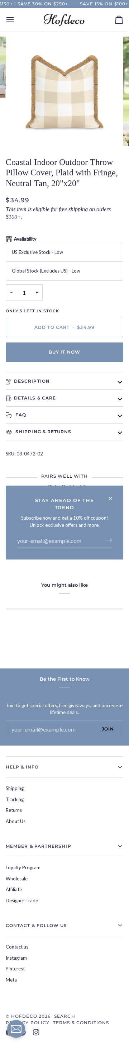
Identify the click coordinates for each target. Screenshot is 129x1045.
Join (108, 729)
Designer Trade (22, 900)
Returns (14, 810)
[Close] (113, 495)
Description (32, 381)
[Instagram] (36, 1032)
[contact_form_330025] (16, 1029)
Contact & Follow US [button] (36, 925)
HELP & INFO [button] (22, 767)
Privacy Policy (27, 1022)
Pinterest (15, 968)
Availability (25, 239)
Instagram (16, 958)
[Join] (106, 539)
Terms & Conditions (81, 1022)
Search (64, 1016)
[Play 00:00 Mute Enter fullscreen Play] (64, 91)
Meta (11, 980)
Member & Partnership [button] (38, 846)
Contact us (17, 947)
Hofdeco (24, 1016)
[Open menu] (16, 20)
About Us (15, 821)
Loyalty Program (23, 867)
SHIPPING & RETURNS (43, 431)
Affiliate (14, 889)
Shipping (15, 788)
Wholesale (17, 878)
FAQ (20, 414)
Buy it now (64, 352)
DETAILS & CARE (35, 398)
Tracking (15, 799)
